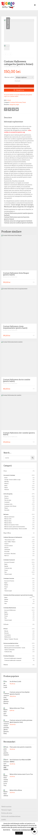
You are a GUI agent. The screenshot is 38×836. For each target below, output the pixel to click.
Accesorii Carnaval (9, 562)
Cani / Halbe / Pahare (9, 541)
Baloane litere (8, 522)
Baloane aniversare (9, 516)
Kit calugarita (29, 207)
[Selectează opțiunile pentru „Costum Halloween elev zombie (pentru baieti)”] (34, 442)
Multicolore (7, 637)
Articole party (8, 493)
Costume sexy (8, 568)
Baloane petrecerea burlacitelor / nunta (14, 647)
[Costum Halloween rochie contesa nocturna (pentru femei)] (10, 54)
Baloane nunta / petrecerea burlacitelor (14, 526)
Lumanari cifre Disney (10, 506)
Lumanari (7, 502)
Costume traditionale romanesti (12, 660)
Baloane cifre (7, 518)
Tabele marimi (6, 806)
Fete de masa (7, 500)
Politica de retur (6, 813)
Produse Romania (9, 656)
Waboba (6, 664)
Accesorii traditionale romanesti (12, 658)
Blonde (6, 631)
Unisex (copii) (8, 574)
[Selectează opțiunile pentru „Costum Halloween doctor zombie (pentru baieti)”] (34, 389)
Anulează (17, 81)
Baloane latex (7, 520)
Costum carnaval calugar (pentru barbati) (18, 221)
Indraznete (7, 549)
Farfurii (6, 498)
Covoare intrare (8, 545)
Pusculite (6, 551)
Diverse (6, 496)
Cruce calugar (15, 205)
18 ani (5, 471)
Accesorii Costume (9, 475)
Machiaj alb (8, 207)
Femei (18, 66)
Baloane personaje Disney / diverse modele (15, 528)
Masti (5, 485)
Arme (5, 477)
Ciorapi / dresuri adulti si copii (12, 479)
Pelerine (6, 489)
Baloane (6, 514)
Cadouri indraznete (9, 649)
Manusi (6, 483)
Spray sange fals (18, 207)
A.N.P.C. (3, 819)
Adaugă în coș (20, 90)
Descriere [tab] (8, 117)
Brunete (6, 633)
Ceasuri (6, 543)
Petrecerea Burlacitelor (11, 643)
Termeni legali (6, 810)
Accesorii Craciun (9, 580)
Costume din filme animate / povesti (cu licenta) (18, 595)
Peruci (6, 628)
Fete (5, 572)
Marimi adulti (9, 77)
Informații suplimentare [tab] (13, 122)
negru (17, 104)
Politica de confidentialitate (10, 816)
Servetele (6, 510)
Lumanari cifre (8, 504)
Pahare (6, 508)
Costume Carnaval (9, 559)
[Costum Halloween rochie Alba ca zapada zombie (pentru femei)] (6, 54)
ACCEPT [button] (19, 833)
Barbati (6, 566)
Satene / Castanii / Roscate (11, 639)
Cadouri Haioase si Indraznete (13, 537)
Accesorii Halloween (10, 610)
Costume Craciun (9, 578)
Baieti (4, 277)
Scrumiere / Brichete (10, 553)
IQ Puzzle (6, 624)
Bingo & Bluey (7, 533)
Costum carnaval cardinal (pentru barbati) (18, 223)
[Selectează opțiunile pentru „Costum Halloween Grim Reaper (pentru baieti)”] (34, 282)
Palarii (6, 487)
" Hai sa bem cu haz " (9, 539)
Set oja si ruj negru (27, 205)
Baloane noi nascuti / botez (11, 524)
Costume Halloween (10, 66)
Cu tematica (7, 635)
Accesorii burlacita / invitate (11, 645)
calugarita (12, 104)
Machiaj (6, 481)
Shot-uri (6, 555)
